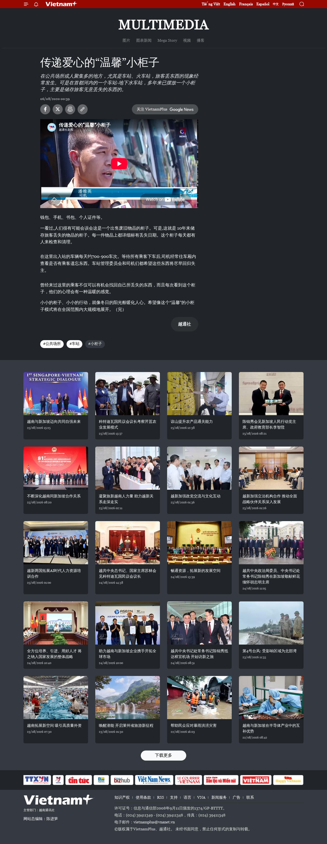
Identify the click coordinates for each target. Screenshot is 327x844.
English (230, 4)
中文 (276, 4)
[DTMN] (220, 780)
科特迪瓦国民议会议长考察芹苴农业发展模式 (127, 424)
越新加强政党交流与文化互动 (195, 496)
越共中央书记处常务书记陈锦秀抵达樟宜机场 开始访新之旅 (199, 654)
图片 (126, 40)
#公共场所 (52, 343)
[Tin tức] (78, 780)
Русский (288, 4)
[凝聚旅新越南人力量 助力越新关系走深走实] (127, 468)
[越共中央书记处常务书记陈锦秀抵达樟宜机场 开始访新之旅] (199, 623)
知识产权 (122, 797)
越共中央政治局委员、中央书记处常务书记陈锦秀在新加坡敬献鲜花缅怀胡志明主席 (271, 576)
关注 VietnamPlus (152, 109)
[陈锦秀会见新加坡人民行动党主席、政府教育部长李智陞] (271, 393)
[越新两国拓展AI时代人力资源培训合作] (55, 542)
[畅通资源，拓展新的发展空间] (199, 542)
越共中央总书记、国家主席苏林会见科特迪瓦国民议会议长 (127, 573)
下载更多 (163, 755)
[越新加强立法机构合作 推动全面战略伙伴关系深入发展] (271, 468)
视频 (187, 40)
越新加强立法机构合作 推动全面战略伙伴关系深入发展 (269, 499)
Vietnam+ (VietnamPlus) (61, 4)
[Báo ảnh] (255, 780)
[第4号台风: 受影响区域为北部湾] (271, 623)
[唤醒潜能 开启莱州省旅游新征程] (127, 697)
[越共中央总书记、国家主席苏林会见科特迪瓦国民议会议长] (127, 542)
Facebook (45, 109)
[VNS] (154, 780)
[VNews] (58, 780)
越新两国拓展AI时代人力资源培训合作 (54, 573)
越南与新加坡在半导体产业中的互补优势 (271, 728)
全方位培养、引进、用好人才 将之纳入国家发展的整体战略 (54, 654)
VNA (201, 797)
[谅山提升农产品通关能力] (199, 393)
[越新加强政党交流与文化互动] (199, 468)
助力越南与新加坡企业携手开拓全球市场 (127, 654)
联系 (250, 797)
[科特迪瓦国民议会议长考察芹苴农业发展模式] (127, 393)
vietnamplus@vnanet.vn (154, 822)
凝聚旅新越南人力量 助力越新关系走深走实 (126, 499)
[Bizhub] (121, 780)
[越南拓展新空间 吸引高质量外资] (55, 697)
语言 (187, 797)
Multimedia (163, 24)
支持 (174, 797)
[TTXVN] (37, 780)
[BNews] (101, 780)
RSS (160, 797)
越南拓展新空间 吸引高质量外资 (54, 725)
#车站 (74, 343)
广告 (236, 797)
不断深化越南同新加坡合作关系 (54, 496)
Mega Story (167, 40)
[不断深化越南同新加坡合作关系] (55, 468)
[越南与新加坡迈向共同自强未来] (55, 393)
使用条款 (143, 797)
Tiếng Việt (211, 4)
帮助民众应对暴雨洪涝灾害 (194, 725)
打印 (70, 109)
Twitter (58, 109)
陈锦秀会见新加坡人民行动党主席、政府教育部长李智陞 (269, 424)
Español (262, 4)
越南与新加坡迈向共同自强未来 (54, 421)
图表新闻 (144, 40)
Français (246, 4)
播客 (200, 40)
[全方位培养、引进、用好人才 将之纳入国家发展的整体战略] (55, 623)
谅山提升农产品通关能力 (192, 421)
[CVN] (188, 780)
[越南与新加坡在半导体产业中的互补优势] (271, 697)
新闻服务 (219, 797)
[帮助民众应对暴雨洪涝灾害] (199, 697)
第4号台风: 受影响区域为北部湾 (269, 651)
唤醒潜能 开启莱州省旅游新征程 (126, 725)
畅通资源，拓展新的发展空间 (195, 570)
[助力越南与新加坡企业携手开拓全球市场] (127, 623)
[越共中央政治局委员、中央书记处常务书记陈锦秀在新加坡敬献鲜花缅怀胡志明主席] (271, 542)
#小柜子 (95, 343)
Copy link (83, 109)
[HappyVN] (288, 780)
